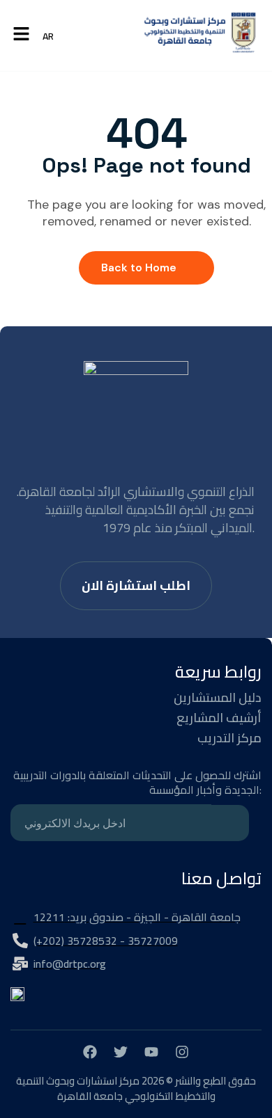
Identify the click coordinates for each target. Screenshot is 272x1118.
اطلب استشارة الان (136, 585)
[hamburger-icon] (21, 35)
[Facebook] (90, 1052)
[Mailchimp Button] (230, 823)
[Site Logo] (200, 35)
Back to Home (138, 267)
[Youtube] (151, 1052)
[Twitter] (120, 1052)
